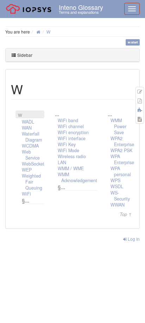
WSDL (117, 186)
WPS (115, 180)
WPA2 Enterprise (122, 141)
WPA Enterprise (122, 159)
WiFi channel (71, 126)
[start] (38, 32)
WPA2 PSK (121, 150)
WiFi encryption (73, 132)
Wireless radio (72, 156)
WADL (28, 122)
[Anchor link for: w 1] (25, 114)
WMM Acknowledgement (77, 177)
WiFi (26, 194)
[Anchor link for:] (62, 113)
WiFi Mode (68, 150)
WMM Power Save (118, 126)
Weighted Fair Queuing (32, 182)
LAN (62, 162)
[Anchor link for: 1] (115, 113)
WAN (27, 128)
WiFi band (68, 120)
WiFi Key (67, 144)
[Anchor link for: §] (33, 200)
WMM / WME (71, 168)
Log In (133, 239)
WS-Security (120, 196)
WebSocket (33, 164)
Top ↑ (126, 214)
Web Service (31, 155)
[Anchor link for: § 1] (69, 187)
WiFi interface (72, 138)
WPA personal (121, 171)
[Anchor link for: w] (29, 88)
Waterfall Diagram (32, 137)
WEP (27, 170)
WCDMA (30, 146)
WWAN (118, 205)
